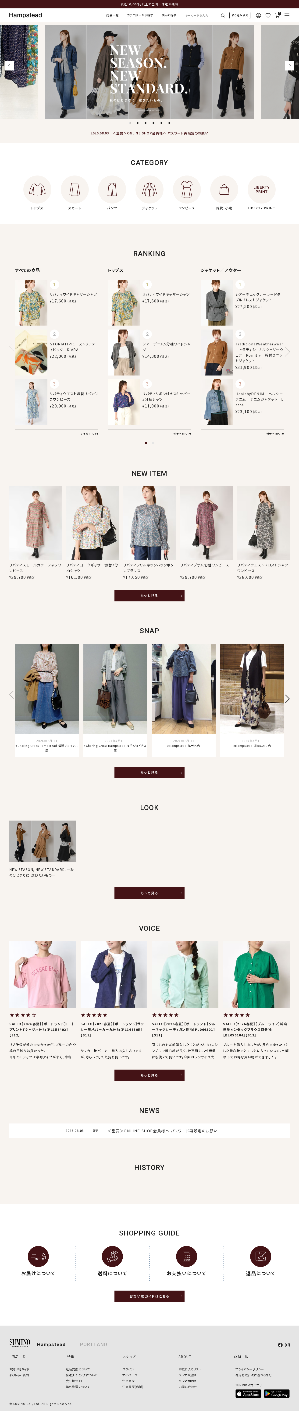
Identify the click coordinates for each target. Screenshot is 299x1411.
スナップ (129, 1356)
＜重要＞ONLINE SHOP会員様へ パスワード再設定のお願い (149, 133)
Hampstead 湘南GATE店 (253, 746)
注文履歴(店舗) (132, 1387)
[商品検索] (239, 15)
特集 (71, 1356)
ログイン (128, 1369)
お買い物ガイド (19, 1369)
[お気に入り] (268, 15)
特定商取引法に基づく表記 (253, 1375)
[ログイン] (258, 15)
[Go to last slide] (9, 65)
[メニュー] (287, 15)
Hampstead (51, 1344)
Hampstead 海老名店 (184, 746)
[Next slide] (289, 65)
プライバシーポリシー (249, 1369)
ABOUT (185, 1356)
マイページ (129, 1375)
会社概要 (72, 1381)
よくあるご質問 (19, 1375)
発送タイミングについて (82, 1375)
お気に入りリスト (190, 1369)
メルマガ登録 (187, 1375)
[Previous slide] (14, 346)
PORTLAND (93, 1344)
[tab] (130, 123)
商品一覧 (112, 15)
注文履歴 (128, 1381)
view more (89, 433)
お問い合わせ (188, 1387)
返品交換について (78, 1369)
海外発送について (78, 1387)
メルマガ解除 (187, 1381)
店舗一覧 (241, 1356)
